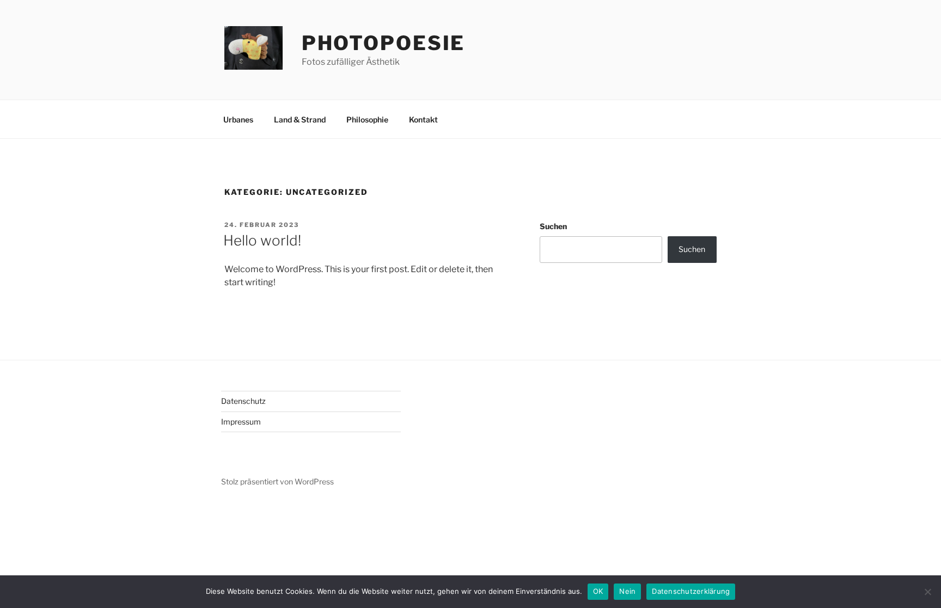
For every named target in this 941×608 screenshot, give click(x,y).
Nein (627, 591)
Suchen (553, 226)
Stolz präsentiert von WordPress (277, 481)
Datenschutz (243, 401)
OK (598, 591)
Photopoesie (384, 43)
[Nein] (927, 591)
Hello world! (262, 240)
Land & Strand (300, 119)
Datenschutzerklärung (691, 591)
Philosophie (367, 119)
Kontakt (423, 119)
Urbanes (238, 119)
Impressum (241, 421)
